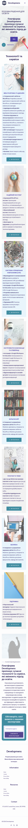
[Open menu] (24, 3)
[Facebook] (11, 825)
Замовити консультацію (14, 735)
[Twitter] (14, 825)
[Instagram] (17, 825)
